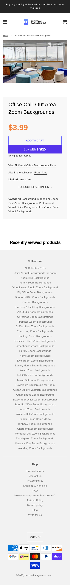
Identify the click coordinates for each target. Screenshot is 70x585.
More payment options (19, 155)
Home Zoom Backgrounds (35, 355)
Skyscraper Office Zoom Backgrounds (35, 399)
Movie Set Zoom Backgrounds (35, 379)
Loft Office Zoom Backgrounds (35, 375)
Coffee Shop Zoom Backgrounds (35, 326)
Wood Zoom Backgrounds (35, 409)
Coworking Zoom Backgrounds (35, 331)
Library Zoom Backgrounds (35, 350)
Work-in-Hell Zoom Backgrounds (35, 414)
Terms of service (35, 471)
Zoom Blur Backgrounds (35, 277)
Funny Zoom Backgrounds (35, 282)
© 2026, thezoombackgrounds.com (33, 575)
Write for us (35, 514)
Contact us (35, 475)
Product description (34, 186)
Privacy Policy (35, 480)
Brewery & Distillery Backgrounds (35, 306)
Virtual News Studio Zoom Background (35, 287)
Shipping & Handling (35, 485)
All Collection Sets (35, 268)
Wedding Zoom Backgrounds (35, 448)
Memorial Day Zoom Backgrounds (35, 433)
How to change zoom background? (35, 495)
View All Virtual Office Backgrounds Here (32, 165)
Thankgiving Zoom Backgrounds (35, 438)
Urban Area (40, 172)
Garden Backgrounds (35, 302)
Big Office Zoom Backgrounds (35, 292)
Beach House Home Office (35, 418)
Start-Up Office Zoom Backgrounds (35, 404)
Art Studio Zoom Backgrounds (35, 311)
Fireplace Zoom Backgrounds (35, 321)
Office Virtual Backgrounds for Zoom (35, 272)
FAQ (35, 490)
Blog (35, 509)
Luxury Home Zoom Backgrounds (35, 365)
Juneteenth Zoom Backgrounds (35, 428)
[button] (35, 537)
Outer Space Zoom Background (35, 394)
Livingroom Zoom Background (35, 360)
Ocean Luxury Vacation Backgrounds (35, 389)
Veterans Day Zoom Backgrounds (35, 443)
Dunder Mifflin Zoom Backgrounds (35, 297)
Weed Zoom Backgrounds (35, 370)
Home (5, 35)
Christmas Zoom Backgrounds (35, 316)
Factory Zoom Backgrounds (35, 336)
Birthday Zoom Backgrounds (35, 423)
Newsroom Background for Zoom (35, 384)
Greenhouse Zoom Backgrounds (35, 345)
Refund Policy (35, 500)
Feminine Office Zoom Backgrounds (35, 341)
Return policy (35, 505)
